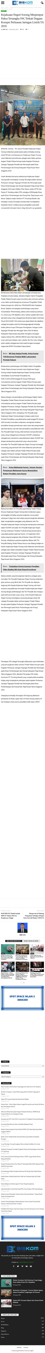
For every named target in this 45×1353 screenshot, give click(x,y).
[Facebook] (14, 1266)
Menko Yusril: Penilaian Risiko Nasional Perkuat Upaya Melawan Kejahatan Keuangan (20, 1138)
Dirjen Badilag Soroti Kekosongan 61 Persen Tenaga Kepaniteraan (17, 1184)
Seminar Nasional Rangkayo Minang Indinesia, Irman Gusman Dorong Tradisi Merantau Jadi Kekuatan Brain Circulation (20, 1202)
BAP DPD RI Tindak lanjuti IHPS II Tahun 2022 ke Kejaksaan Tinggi (10, 916)
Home (2, 7)
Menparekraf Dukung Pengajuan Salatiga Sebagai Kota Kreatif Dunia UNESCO (34, 916)
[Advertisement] (22, 55)
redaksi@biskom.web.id (26, 1262)
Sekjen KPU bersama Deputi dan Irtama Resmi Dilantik (36, 957)
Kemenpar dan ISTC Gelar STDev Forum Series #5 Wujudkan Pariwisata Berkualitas (37, 974)
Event (2, 1321)
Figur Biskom (5, 1334)
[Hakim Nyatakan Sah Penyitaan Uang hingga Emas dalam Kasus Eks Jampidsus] (8, 949)
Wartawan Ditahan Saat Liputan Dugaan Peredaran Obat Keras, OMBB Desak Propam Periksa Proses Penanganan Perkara (22, 976)
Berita (7, 7)
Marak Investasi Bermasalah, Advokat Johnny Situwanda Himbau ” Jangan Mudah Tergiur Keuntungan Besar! (21, 1195)
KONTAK (26, 1347)
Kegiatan (3, 1331)
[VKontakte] (27, 1266)
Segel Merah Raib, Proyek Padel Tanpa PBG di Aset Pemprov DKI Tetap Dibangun (22, 1189)
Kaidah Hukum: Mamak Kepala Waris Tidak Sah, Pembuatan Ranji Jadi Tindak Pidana (20, 1177)
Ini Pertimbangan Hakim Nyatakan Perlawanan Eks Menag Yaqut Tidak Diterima (21, 1171)
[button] (41, 3)
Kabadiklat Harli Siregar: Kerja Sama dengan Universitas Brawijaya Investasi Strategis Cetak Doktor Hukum (22, 1210)
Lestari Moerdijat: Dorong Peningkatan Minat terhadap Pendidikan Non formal (20, 1144)
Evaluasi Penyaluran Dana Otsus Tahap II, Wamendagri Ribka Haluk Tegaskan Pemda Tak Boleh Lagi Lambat (22, 1165)
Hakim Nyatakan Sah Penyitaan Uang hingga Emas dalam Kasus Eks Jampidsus (7, 957)
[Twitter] (18, 1266)
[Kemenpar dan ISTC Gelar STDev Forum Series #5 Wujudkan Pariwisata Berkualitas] (37, 967)
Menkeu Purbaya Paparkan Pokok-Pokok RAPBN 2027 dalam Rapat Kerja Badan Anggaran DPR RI (21, 1130)
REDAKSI (19, 1347)
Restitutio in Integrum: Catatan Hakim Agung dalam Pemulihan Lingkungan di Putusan (21, 957)
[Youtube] (31, 1266)
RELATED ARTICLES (14, 941)
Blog (2, 1328)
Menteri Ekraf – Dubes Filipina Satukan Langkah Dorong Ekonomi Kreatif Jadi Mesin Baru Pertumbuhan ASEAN (7, 975)
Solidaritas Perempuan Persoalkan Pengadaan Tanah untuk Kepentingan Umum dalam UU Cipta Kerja (22, 1150)
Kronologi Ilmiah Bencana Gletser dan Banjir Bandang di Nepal (17, 1124)
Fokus (2, 1337)
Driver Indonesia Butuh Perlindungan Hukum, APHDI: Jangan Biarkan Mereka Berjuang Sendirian (21, 1158)
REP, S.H (5, 29)
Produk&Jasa (4, 1324)
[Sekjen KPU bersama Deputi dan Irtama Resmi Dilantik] (37, 949)
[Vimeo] (23, 1266)
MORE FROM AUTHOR (31, 941)
